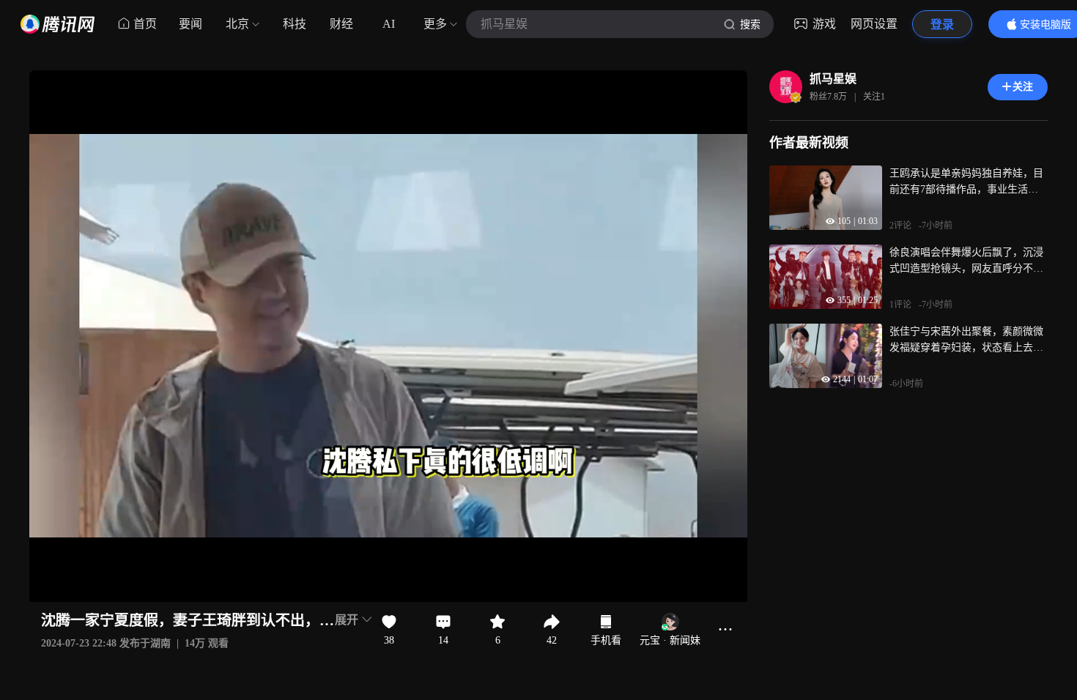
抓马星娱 (833, 78)
